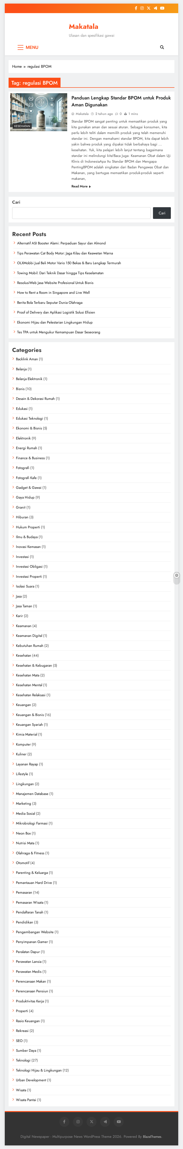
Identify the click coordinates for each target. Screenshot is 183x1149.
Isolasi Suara (25, 586)
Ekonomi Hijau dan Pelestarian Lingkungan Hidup (55, 322)
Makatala (83, 26)
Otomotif (22, 863)
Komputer (23, 744)
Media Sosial (25, 813)
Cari (16, 202)
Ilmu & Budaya (27, 537)
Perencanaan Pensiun (32, 991)
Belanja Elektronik (29, 378)
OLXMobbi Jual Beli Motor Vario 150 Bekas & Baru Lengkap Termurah (69, 263)
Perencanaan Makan (31, 981)
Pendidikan (24, 922)
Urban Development (31, 1080)
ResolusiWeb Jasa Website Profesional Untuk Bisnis (55, 282)
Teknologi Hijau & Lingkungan (39, 1070)
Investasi (22, 556)
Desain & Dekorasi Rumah (35, 398)
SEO (19, 1040)
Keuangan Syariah (29, 724)
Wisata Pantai (26, 1100)
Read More (79, 186)
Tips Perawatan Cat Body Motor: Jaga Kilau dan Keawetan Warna (65, 253)
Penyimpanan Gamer (32, 941)
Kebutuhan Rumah (29, 645)
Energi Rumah (26, 448)
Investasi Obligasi (29, 566)
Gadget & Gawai (28, 487)
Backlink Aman (27, 359)
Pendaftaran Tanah (29, 912)
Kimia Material (26, 734)
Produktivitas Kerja (30, 1001)
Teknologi (23, 1060)
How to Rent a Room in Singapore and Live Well (53, 292)
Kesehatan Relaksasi (31, 695)
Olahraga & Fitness (30, 853)
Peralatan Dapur (28, 951)
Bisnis (20, 389)
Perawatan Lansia (28, 961)
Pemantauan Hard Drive (34, 882)
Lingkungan (25, 784)
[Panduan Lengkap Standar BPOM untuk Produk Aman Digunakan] (38, 112)
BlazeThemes (152, 1136)
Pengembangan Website (35, 932)
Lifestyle (22, 774)
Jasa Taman (24, 606)
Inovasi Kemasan (28, 546)
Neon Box (23, 833)
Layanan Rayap (27, 764)
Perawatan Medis (28, 971)
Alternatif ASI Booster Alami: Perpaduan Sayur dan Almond (61, 243)
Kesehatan (22, 126)
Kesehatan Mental (29, 685)
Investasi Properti (29, 576)
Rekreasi (22, 1030)
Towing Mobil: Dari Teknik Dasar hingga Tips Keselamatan (60, 273)
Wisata (21, 1090)
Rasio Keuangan (28, 1021)
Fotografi (22, 467)
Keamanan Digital (29, 635)
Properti (22, 1011)
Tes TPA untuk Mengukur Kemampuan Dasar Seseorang (58, 332)
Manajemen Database (32, 793)
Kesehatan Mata (27, 675)
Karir (19, 615)
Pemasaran (24, 892)
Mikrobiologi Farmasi (32, 823)
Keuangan (23, 704)
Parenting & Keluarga (32, 872)
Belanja (21, 369)
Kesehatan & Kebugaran (34, 665)
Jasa (19, 596)
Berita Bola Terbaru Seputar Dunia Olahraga (49, 302)
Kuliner (21, 754)
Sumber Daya (26, 1050)
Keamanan (23, 626)
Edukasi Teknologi (29, 418)
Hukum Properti (28, 527)
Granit (20, 507)
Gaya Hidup (25, 497)
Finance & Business (30, 458)
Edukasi (22, 408)
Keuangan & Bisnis (30, 714)
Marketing (23, 803)
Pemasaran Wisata (29, 902)
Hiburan (22, 517)
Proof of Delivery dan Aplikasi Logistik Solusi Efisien (56, 312)
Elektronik (23, 438)
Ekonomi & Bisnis (29, 428)
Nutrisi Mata (25, 843)
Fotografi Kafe (26, 477)
